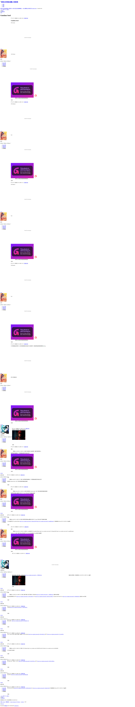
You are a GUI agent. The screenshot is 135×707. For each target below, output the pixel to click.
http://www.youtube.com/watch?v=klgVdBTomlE (19, 674)
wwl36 (1, 424)
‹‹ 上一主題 (2, 9)
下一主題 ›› (7, 9)
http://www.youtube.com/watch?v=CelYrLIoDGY (24, 596)
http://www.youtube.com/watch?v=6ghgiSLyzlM (41, 688)
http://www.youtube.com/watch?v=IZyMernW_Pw (20, 620)
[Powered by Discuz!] (2, 703)
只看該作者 (26, 18)
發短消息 (4, 64)
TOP (12, 180)
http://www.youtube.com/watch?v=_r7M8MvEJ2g (33, 575)
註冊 (3, 4)
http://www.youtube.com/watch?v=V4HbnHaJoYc (71, 596)
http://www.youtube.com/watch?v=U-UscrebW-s (55, 634)
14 (8, 606)
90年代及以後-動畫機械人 (17, 8)
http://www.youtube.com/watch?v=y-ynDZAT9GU (18, 607)
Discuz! (6, 705)
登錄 (3, 5)
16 (8, 633)
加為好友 (4, 65)
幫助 (3, 6)
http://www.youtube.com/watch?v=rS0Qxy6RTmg (45, 661)
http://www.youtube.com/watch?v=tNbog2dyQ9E (28, 521)
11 (11, 526)
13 (8, 590)
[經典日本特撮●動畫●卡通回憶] (9, 2)
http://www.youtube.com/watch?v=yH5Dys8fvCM (22, 688)
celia (1, 131)
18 (8, 660)
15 (8, 619)
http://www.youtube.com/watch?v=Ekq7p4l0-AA (36, 634)
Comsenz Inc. (16, 705)
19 (8, 673)
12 (12, 553)
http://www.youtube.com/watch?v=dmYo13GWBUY (44, 596)
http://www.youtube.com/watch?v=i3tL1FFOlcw (27, 661)
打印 (1, 12)
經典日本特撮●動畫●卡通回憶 (6, 8)
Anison (1, 473)
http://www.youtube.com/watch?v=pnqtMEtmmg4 (45, 521)
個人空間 (4, 145)
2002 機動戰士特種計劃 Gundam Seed (29, 8)
